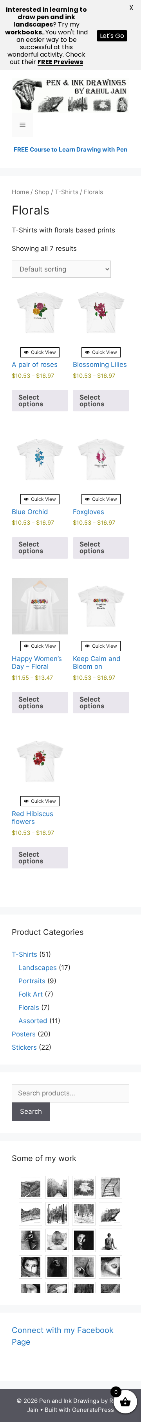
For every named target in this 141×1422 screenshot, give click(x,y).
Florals (28, 1007)
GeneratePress (93, 1409)
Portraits (31, 981)
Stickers (24, 1047)
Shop (41, 192)
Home (20, 192)
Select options (30, 400)
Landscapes (37, 968)
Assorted (32, 1021)
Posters (24, 1034)
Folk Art (30, 994)
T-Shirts (66, 192)
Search (31, 1111)
